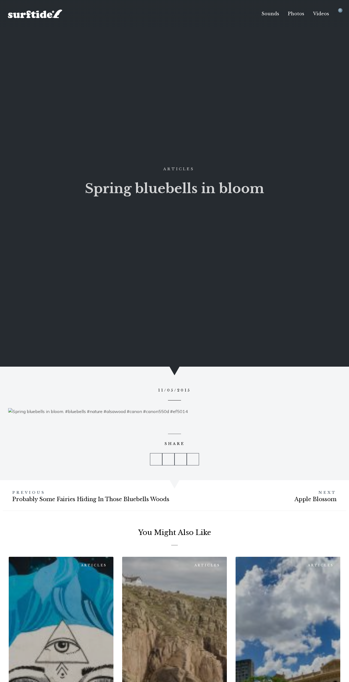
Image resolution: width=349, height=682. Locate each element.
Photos (296, 13)
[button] (156, 459)
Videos (321, 13)
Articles (178, 169)
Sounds (270, 13)
